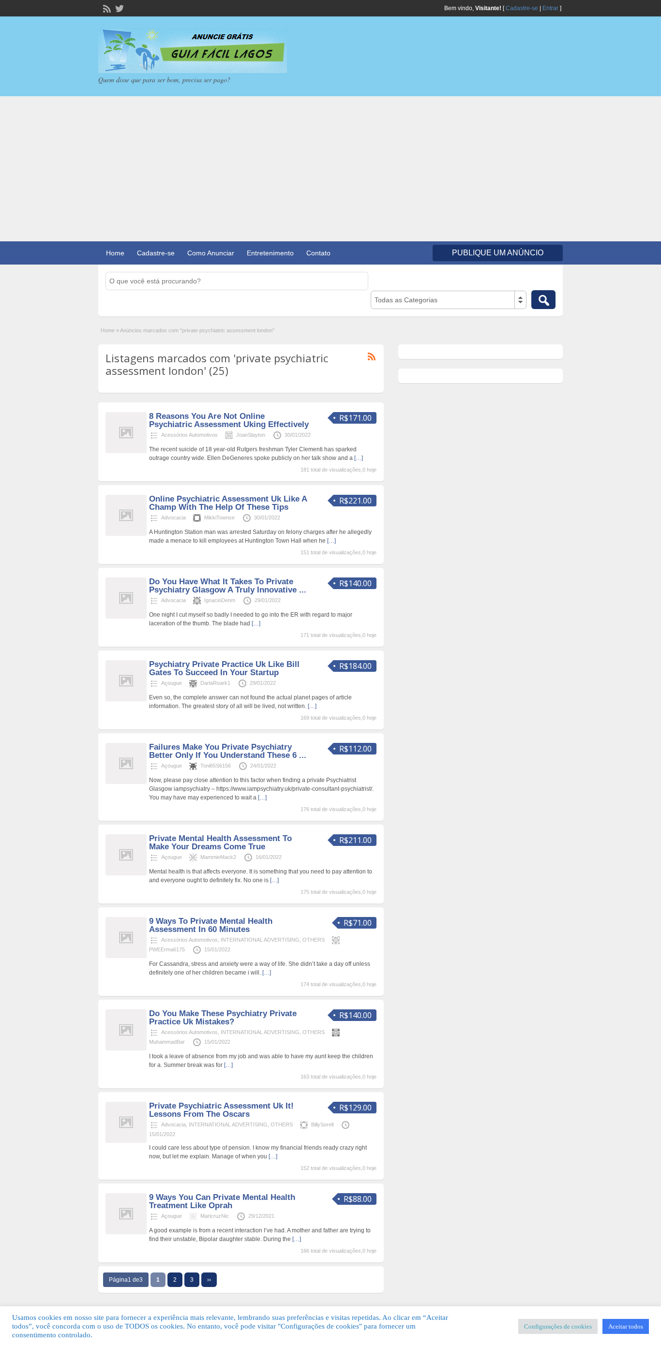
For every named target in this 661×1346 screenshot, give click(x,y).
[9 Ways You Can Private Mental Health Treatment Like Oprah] (126, 1232)
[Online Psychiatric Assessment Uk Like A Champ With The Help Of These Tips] (126, 534)
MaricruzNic (214, 1216)
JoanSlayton (250, 435)
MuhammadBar (167, 1042)
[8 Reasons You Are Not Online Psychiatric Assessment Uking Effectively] (126, 451)
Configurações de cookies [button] (558, 1326)
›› (209, 1279)
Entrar (550, 8)
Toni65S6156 (215, 766)
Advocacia (173, 517)
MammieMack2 (218, 857)
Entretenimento (270, 253)
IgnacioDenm (219, 600)
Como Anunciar (210, 253)
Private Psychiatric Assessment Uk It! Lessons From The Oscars (221, 1110)
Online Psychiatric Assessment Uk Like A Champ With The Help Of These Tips (228, 503)
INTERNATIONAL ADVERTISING (260, 940)
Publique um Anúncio (497, 253)
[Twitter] (118, 8)
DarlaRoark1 (215, 683)
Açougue (171, 683)
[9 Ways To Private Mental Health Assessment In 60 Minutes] (126, 956)
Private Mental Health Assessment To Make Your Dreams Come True (220, 842)
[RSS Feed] (106, 8)
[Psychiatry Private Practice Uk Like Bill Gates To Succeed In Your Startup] (126, 699)
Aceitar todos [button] (625, 1326)
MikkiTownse (219, 517)
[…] (358, 458)
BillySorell (322, 1124)
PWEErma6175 (167, 949)
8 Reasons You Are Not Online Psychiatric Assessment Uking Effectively (229, 420)
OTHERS (313, 940)
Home (115, 253)
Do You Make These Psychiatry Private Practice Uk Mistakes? (223, 1017)
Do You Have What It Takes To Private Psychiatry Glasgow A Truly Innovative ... (227, 585)
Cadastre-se (522, 8)
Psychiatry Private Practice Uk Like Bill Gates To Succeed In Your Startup (224, 668)
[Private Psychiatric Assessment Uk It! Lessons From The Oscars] (126, 1141)
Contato (318, 253)
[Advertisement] (330, 169)
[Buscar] (543, 299)
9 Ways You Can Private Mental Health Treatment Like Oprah (222, 1201)
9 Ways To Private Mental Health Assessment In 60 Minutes (210, 925)
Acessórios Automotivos (189, 435)
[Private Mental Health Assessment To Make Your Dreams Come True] (126, 873)
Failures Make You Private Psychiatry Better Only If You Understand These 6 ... (227, 751)
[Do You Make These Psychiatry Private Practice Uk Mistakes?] (126, 1048)
